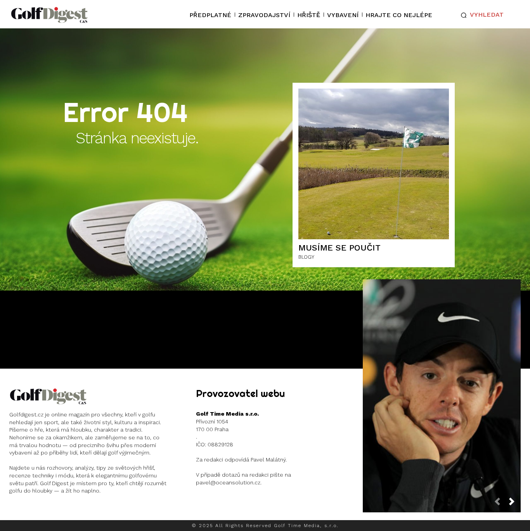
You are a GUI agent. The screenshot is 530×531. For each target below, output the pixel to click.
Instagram (39, 511)
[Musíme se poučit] (373, 164)
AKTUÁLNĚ (440, 425)
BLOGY (306, 256)
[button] (481, 15)
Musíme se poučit (339, 247)
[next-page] (515, 503)
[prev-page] (500, 503)
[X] (65, 511)
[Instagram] (16, 511)
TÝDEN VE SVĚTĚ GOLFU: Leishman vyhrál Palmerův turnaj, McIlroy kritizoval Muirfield (441, 390)
